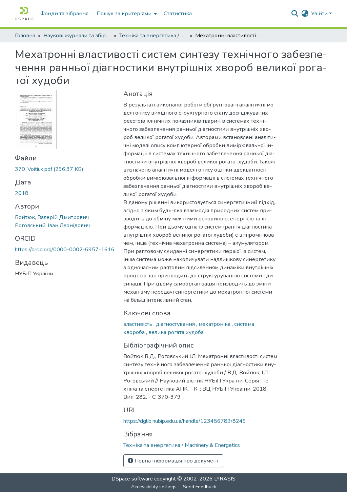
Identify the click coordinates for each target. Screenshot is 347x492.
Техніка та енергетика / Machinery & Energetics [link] (153, 35)
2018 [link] (21, 193)
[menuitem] (126, 13)
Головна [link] (25, 35)
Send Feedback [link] (199, 487)
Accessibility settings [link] (154, 487)
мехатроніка (215, 324)
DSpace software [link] (132, 479)
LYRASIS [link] (225, 479)
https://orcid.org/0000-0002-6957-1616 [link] (65, 249)
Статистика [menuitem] (178, 13)
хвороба (134, 332)
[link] (65, 169)
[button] (24, 13)
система (245, 324)
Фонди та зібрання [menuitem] (64, 13)
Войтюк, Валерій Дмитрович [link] (52, 217)
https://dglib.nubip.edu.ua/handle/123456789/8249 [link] (184, 421)
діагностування (176, 324)
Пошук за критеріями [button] (124, 13)
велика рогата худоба (176, 332)
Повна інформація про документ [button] (176, 461)
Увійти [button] (320, 13)
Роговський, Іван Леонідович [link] (52, 225)
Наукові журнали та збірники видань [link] (77, 35)
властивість (138, 324)
